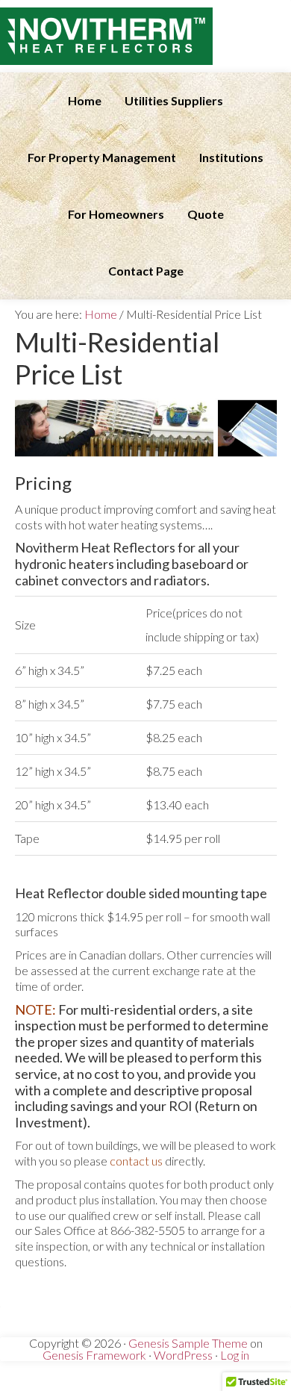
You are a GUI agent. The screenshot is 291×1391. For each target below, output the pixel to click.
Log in (234, 1355)
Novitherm (145, 36)
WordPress (183, 1355)
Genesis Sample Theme (188, 1343)
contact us (136, 1161)
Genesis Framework (94, 1355)
